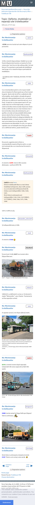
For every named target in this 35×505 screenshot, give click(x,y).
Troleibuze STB (6, 13)
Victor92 (29, 156)
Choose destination (7, 477)
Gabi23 (29, 358)
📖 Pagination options (17, 34)
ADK (29, 83)
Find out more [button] (13, 497)
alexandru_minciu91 (25, 219)
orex (29, 306)
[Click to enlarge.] (17, 268)
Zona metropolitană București (11, 9)
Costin (29, 135)
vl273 (29, 38)
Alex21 (29, 287)
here (14, 182)
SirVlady (29, 448)
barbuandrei (28, 54)
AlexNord (29, 248)
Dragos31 (29, 407)
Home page (5, 473)
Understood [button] (7, 502)
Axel (29, 233)
